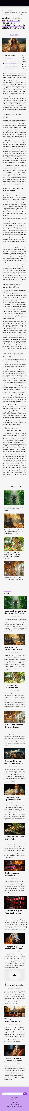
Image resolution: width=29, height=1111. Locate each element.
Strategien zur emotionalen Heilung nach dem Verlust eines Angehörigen (14, 531)
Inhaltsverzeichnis (9, 55)
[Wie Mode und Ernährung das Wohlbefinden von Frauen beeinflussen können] (14, 544)
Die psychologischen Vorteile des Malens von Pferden (13, 948)
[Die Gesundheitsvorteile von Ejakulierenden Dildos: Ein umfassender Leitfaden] (14, 975)
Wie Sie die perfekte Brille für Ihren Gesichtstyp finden (14, 578)
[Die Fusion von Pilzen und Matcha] (14, 829)
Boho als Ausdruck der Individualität (12, 61)
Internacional (15, 1099)
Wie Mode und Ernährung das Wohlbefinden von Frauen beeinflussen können (13, 555)
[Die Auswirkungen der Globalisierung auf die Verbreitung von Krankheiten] (14, 753)
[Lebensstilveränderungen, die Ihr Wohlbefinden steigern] (14, 497)
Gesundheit (9, 10)
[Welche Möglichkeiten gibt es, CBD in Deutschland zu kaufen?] (14, 1011)
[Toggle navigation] (3, 3)
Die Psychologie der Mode (10, 58)
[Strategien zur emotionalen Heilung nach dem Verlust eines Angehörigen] (14, 521)
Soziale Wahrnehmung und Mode (11, 66)
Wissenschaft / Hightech (14, 1106)
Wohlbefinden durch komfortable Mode (13, 63)
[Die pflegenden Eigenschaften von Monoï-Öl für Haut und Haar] (14, 790)
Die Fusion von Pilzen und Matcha (14, 838)
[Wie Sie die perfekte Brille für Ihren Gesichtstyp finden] (14, 568)
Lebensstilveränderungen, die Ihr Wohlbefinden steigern (13, 508)
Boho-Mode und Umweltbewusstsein (12, 69)
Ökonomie (14, 1102)
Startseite (3, 10)
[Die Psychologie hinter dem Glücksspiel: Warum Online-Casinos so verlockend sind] (14, 865)
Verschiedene (14, 1104)
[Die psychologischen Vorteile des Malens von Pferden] (14, 939)
